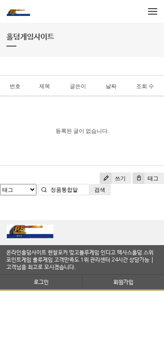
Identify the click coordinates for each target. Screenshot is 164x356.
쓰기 (119, 178)
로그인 (41, 282)
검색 (99, 190)
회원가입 (123, 282)
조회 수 (145, 86)
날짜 (111, 86)
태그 (152, 178)
